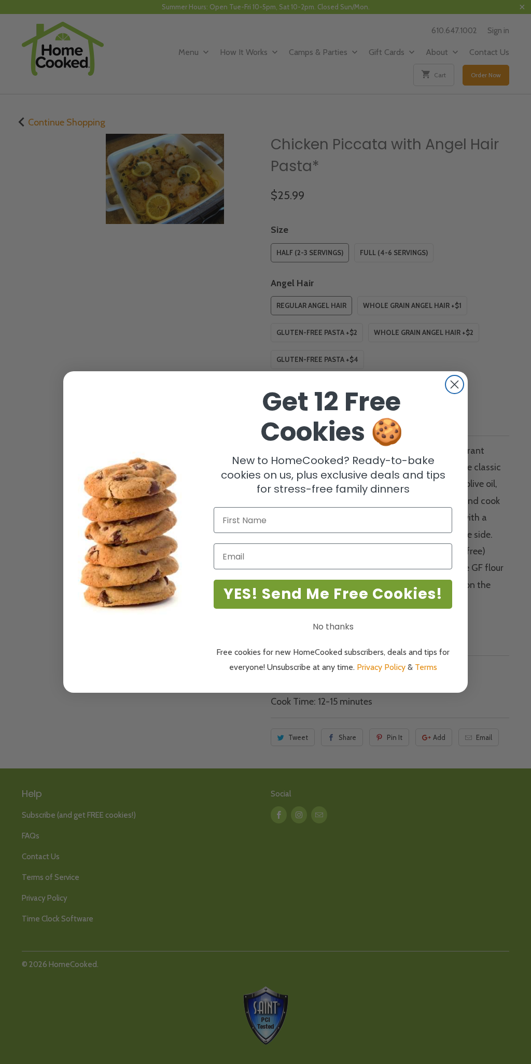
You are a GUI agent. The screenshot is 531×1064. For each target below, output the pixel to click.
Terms (426, 667)
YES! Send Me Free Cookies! (333, 594)
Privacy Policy (381, 667)
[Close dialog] (454, 384)
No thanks (333, 627)
